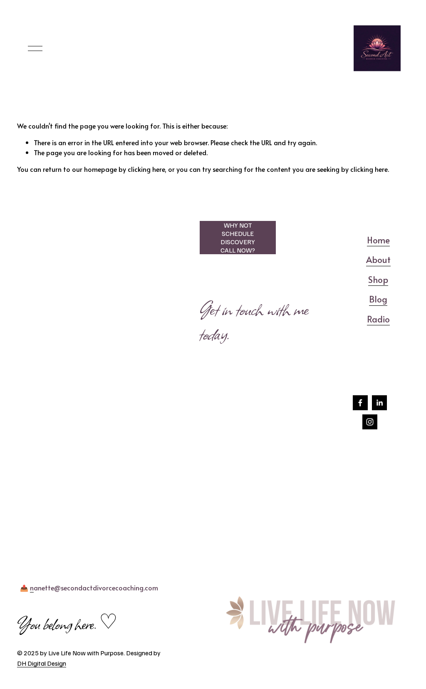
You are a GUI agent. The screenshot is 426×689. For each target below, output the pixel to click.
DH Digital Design (41, 663)
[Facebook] (360, 402)
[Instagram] (369, 421)
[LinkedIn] (379, 402)
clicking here (146, 168)
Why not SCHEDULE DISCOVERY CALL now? (237, 237)
